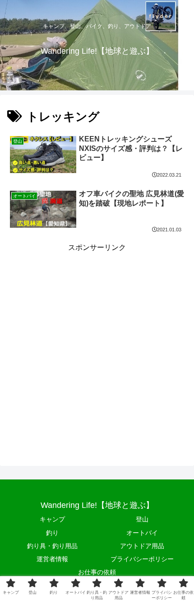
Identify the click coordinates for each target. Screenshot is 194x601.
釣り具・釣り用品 (52, 545)
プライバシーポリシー (142, 559)
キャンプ (52, 519)
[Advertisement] (97, 351)
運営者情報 (52, 559)
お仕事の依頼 (97, 572)
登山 (142, 519)
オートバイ (142, 532)
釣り (52, 532)
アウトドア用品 (142, 545)
